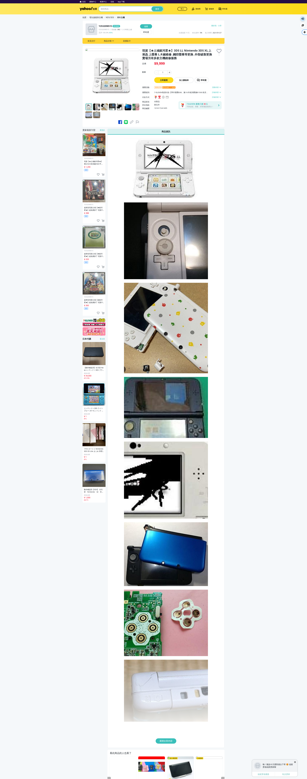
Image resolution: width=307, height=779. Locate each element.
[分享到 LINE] (126, 122)
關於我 (213, 26)
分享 (219, 26)
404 (110, 32)
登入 (182, 9)
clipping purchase (103, 174)
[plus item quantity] (169, 72)
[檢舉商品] (137, 122)
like (98, 174)
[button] (91, 41)
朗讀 (302, 18)
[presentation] (219, 51)
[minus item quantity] (156, 72)
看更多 (102, 130)
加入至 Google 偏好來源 (302, 25)
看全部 (102, 339)
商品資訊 (166, 131)
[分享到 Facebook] (120, 122)
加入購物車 (184, 80)
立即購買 (164, 80)
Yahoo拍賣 (88, 9)
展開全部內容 (165, 740)
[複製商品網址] (132, 122)
